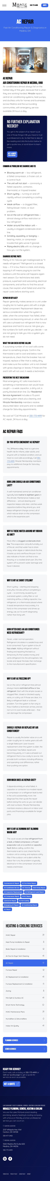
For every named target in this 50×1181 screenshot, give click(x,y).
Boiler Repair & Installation (15, 949)
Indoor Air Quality (12, 1026)
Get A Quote (12, 154)
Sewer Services (10, 1049)
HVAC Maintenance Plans (15, 1012)
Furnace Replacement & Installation (19, 984)
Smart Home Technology (15, 1005)
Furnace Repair (11, 970)
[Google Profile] (5, 1159)
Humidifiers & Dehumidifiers (16, 1019)
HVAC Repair (10, 935)
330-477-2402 (8, 1136)
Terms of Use (6, 1174)
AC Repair (9, 963)
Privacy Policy (13, 1174)
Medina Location (9, 1140)
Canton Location (9, 1126)
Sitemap (29, 1174)
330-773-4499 (34, 5)
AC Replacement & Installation (17, 977)
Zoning (8, 991)
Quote (45, 5)
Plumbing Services (11, 1040)
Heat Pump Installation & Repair (18, 942)
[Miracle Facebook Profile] (10, 1159)
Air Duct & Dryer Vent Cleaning (17, 956)
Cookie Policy (22, 1174)
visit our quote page (11, 1075)
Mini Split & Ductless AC (14, 998)
